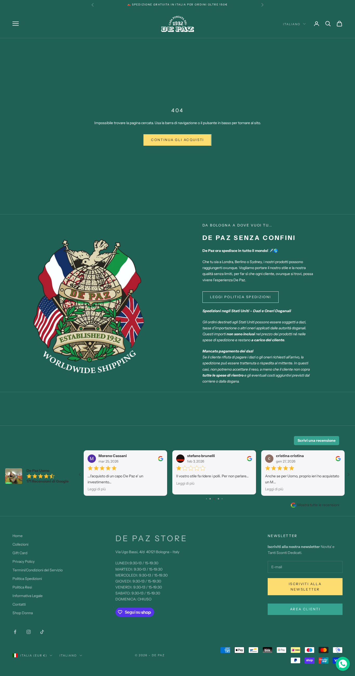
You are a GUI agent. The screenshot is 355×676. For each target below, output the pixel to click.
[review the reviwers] (160, 458)
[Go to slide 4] (214, 499)
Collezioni (20, 544)
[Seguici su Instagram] (28, 631)
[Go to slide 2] (206, 498)
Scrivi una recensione (317, 440)
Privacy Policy (23, 561)
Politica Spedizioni (27, 578)
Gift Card (19, 553)
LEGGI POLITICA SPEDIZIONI (240, 297)
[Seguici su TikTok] (42, 631)
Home (17, 535)
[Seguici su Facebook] (15, 631)
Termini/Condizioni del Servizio (37, 570)
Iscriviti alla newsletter (305, 586)
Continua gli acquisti (177, 140)
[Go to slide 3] (210, 498)
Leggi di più (97, 489)
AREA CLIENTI (305, 609)
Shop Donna (22, 613)
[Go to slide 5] (218, 498)
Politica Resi (22, 587)
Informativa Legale (27, 595)
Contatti (19, 604)
